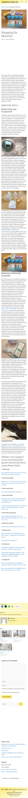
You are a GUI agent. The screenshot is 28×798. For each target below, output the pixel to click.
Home (2, 7)
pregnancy (19, 614)
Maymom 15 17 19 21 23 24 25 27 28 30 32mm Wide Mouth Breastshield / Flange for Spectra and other (13, 483)
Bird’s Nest (21, 446)
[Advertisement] (14, 56)
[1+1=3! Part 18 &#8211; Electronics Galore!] (6, 633)
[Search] (21, 704)
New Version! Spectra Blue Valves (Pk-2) (11, 492)
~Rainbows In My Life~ (10, 2)
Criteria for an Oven (6, 748)
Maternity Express (22, 359)
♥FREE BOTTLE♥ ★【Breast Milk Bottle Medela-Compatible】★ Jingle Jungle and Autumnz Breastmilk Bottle (13, 500)
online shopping (12, 614)
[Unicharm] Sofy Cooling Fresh (9, 540)
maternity (4, 614)
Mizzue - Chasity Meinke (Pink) (9, 771)
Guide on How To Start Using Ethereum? (11, 757)
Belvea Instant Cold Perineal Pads (10, 308)
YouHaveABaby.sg (6, 231)
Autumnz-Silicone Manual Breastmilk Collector (13, 526)
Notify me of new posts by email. (11, 692)
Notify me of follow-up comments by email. (14, 688)
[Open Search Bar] (22, 2)
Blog (7, 7)
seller (5, 117)
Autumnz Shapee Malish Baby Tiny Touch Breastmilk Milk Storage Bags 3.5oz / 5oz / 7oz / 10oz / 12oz (13, 518)
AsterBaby (14, 229)
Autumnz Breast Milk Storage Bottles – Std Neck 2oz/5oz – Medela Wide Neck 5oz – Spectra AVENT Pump (13, 507)
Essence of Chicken (10, 446)
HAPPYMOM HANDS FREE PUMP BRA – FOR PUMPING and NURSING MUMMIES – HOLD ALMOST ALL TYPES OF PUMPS (12, 554)
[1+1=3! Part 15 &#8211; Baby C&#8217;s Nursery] (6, 647)
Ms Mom (19, 158)
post (12, 118)
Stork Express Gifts (17, 792)
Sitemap (19, 794)
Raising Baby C (5, 750)
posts (18, 444)
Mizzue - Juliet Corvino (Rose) (9, 769)
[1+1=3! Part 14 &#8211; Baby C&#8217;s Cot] (19, 633)
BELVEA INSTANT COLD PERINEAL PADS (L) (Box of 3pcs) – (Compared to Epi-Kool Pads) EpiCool (13, 535)
